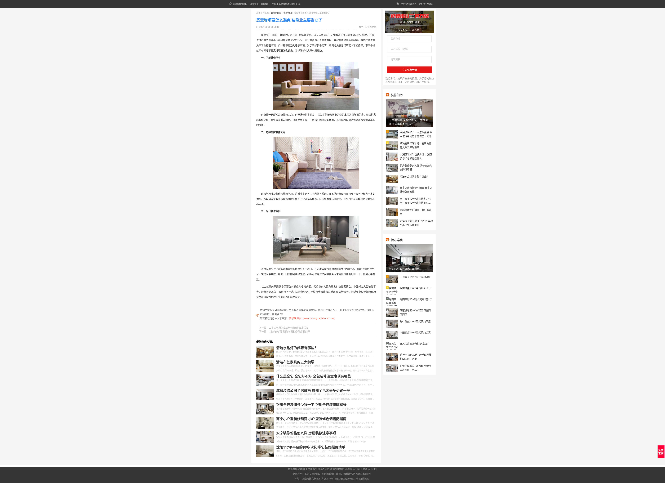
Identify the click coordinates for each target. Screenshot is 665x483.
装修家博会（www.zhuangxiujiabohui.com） (313, 318)
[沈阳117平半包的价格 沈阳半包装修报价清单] (265, 451)
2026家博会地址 (333, 469)
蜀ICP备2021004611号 (346, 478)
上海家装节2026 (368, 469)
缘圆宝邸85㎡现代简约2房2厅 (416, 299)
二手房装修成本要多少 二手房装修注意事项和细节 (408, 122)
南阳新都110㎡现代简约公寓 (415, 332)
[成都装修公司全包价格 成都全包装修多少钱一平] (265, 394)
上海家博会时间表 (315, 469)
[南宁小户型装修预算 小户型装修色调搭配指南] (265, 422)
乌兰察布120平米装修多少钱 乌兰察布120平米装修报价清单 (415, 201)
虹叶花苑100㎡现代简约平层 (415, 321)
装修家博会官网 (240, 3)
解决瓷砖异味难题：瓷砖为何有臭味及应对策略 (415, 145)
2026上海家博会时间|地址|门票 (286, 3)
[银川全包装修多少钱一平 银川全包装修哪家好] (265, 408)
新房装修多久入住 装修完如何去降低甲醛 (416, 167)
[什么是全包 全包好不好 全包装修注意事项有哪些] (265, 380)
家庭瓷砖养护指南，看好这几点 (415, 211)
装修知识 (254, 3)
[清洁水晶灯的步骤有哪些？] (265, 351)
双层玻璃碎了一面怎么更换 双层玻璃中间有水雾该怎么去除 (416, 134)
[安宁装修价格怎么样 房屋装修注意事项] (265, 436)
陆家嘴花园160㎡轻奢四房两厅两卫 (415, 312)
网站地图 (364, 478)
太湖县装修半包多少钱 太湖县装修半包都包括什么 (416, 156)
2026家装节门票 (351, 469)
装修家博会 (276, 12)
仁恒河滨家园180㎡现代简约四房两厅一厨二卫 (415, 367)
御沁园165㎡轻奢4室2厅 (404, 269)
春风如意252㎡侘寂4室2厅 (414, 343)
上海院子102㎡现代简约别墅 (415, 277)
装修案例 (265, 3)
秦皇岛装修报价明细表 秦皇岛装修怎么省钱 (416, 189)
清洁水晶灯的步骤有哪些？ (414, 176)
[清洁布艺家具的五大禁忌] (265, 365)
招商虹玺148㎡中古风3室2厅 (415, 288)
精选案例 (397, 240)
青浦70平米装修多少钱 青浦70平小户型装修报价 (416, 222)
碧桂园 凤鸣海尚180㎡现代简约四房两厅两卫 (415, 356)
